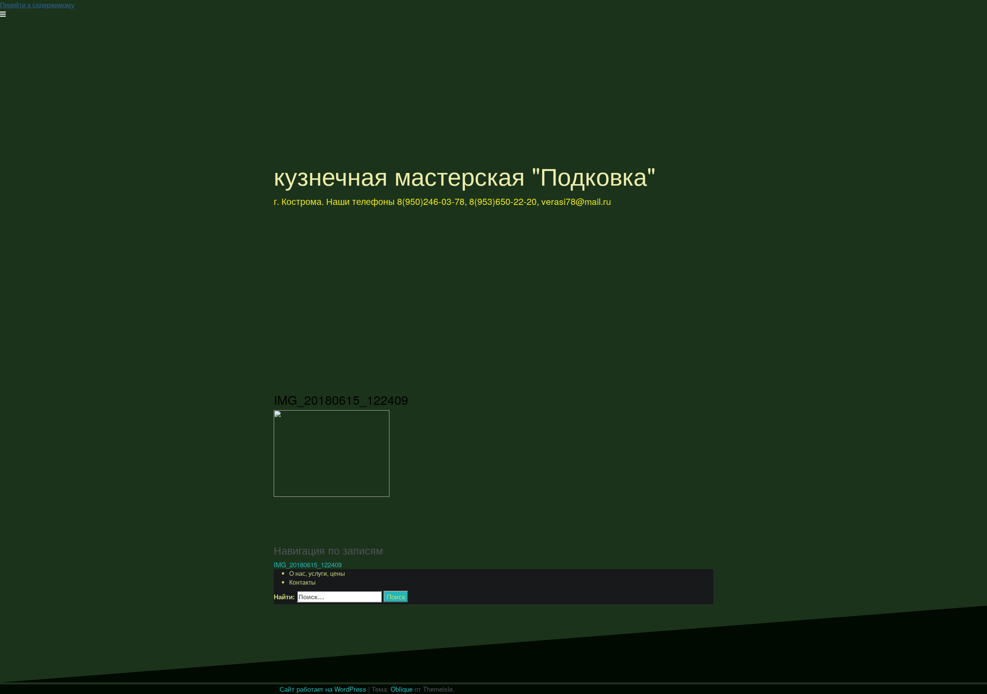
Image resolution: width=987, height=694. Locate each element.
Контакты (302, 582)
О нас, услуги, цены (317, 573)
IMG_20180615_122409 (308, 564)
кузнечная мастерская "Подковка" (464, 175)
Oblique (402, 689)
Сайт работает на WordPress (323, 689)
